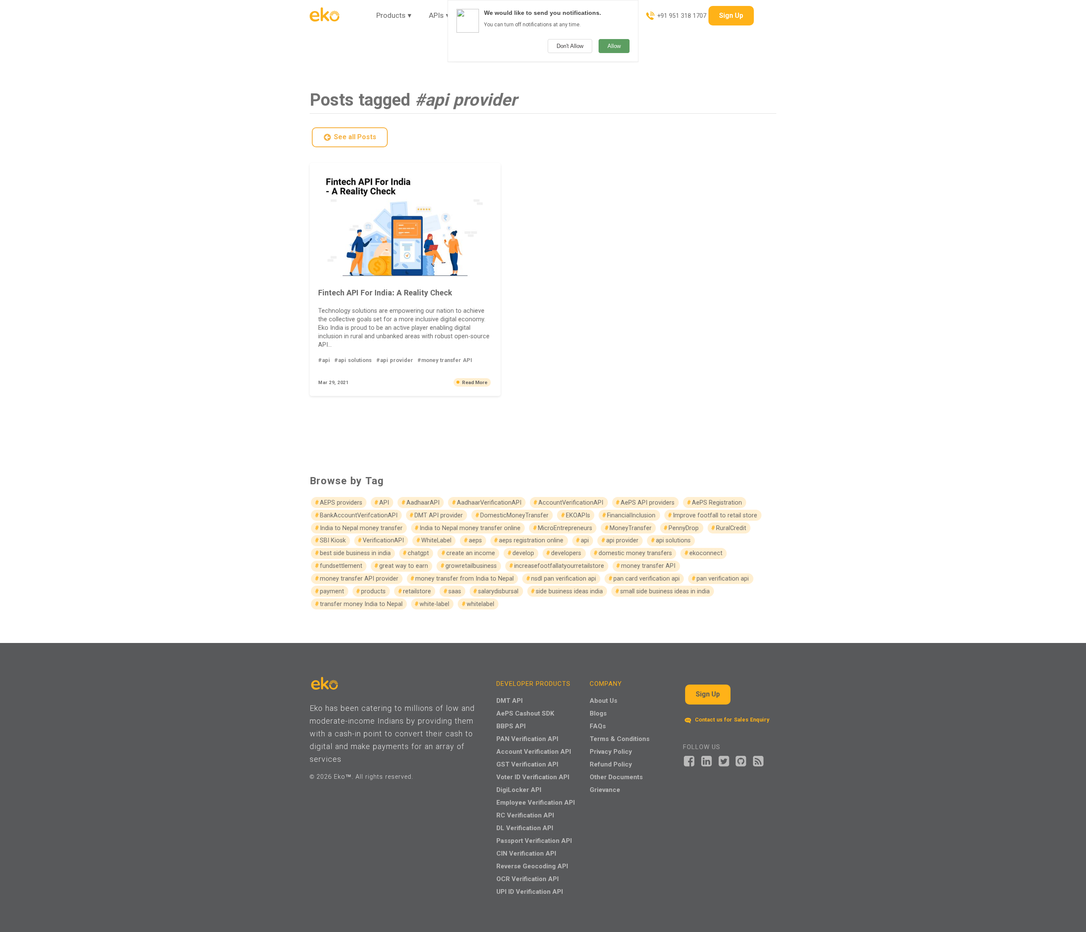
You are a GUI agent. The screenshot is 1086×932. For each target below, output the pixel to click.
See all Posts (355, 136)
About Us (603, 700)
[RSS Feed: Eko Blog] (758, 760)
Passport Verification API (534, 840)
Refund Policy (611, 764)
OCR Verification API (527, 878)
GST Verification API (527, 764)
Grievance (605, 789)
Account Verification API (533, 751)
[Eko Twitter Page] (724, 760)
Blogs (598, 713)
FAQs (598, 726)
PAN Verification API (527, 738)
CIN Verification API (526, 853)
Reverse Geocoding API (532, 866)
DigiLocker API (518, 789)
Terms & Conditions (619, 738)
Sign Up (731, 15)
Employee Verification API (535, 802)
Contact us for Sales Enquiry (731, 719)
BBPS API (511, 726)
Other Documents (616, 776)
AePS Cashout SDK (525, 713)
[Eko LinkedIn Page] (706, 760)
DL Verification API (524, 827)
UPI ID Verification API (529, 891)
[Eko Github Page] (741, 760)
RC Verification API (525, 815)
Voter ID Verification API (532, 776)
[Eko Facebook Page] (689, 760)
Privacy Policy (611, 751)
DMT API (509, 700)
